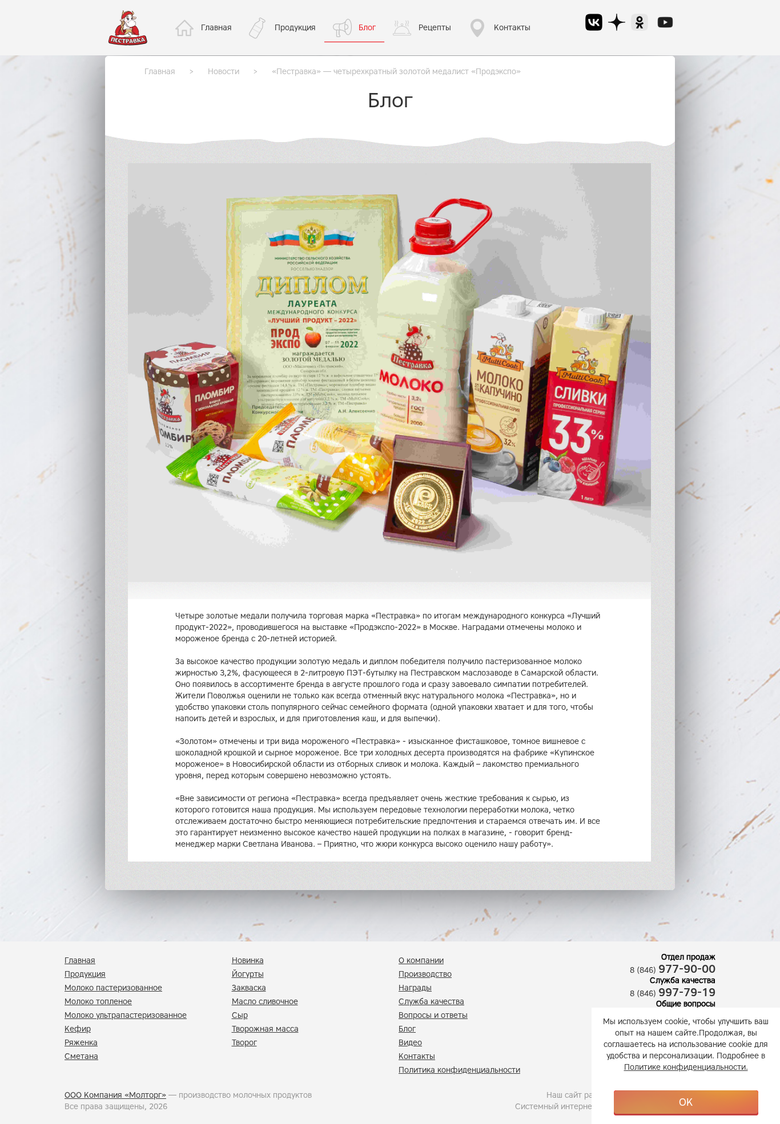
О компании (421, 960)
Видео (410, 1043)
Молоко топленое (98, 1001)
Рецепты (435, 28)
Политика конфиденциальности (459, 1070)
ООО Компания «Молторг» (115, 1095)
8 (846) (672, 970)
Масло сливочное (265, 1001)
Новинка (248, 960)
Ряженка (81, 1043)
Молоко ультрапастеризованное (126, 1015)
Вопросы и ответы (433, 1015)
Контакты (512, 28)
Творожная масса (265, 1029)
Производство (425, 974)
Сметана (81, 1056)
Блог (367, 28)
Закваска (249, 988)
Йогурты (248, 974)
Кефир (78, 1029)
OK (686, 1102)
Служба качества (431, 1001)
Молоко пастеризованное (113, 988)
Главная (216, 28)
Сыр (240, 1015)
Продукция (295, 28)
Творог (244, 1043)
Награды (415, 988)
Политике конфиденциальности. (686, 1067)
